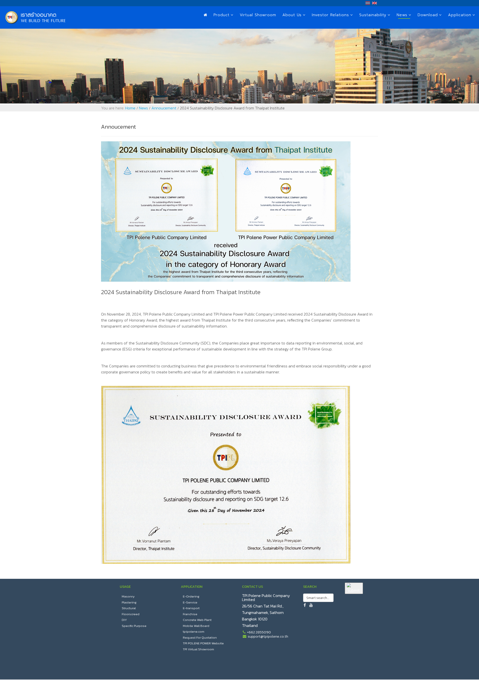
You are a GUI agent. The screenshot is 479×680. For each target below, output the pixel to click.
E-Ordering (191, 596)
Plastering (129, 602)
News (402, 15)
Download (428, 15)
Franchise (190, 614)
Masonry (128, 596)
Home (130, 108)
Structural (129, 608)
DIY (124, 619)
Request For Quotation (200, 637)
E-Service (190, 602)
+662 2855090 (259, 632)
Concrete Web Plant (197, 619)
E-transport (191, 608)
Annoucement (163, 108)
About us (292, 15)
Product (222, 15)
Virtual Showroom (258, 15)
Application (459, 15)
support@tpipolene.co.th (268, 636)
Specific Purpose (134, 625)
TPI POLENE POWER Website (203, 643)
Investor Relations (330, 15)
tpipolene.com (193, 631)
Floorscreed (130, 614)
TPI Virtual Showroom (198, 649)
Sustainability (372, 15)
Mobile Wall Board (196, 625)
